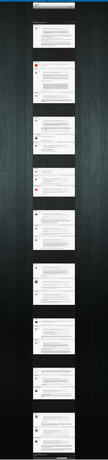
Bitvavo (42, 453)
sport (37, 0)
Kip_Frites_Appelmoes (57, 120)
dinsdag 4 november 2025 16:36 (49, 329)
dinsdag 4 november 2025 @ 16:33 (64, 134)
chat (51, 0)
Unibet (37, 453)
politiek (35, 21)
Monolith (56, 28)
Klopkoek (56, 430)
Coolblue (40, 453)
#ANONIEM (36, 25)
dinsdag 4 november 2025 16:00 (49, 72)
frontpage (34, 0)
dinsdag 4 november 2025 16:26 (49, 120)
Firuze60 (36, 69)
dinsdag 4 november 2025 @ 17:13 (64, 413)
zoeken (54, 0)
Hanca (55, 72)
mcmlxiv (36, 210)
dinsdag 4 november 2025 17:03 (49, 378)
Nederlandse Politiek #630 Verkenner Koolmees (41, 22)
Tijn (35, 278)
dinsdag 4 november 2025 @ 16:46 (64, 236)
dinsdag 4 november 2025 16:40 (49, 189)
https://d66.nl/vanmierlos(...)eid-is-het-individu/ (46, 90)
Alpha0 (36, 236)
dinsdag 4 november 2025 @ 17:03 (64, 339)
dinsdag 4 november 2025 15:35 (49, 28)
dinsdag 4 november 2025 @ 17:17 (64, 437)
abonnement (35, 453)
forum (47, 0)
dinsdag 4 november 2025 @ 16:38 (64, 168)
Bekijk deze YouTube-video (44, 276)
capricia (37, 142)
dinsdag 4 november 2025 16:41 (49, 228)
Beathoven (36, 413)
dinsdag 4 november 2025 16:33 (49, 145)
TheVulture (36, 319)
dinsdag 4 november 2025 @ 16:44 (64, 225)
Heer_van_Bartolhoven (38, 437)
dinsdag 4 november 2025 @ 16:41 (64, 210)
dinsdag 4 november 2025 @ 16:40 (64, 175)
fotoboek (49, 0)
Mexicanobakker (38, 134)
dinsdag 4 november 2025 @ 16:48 (64, 278)
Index (33, 21)
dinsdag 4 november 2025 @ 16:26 (64, 92)
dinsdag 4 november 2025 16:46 (49, 294)
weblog (44, 0)
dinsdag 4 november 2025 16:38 (49, 430)
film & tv (42, 0)
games (39, 0)
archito (36, 368)
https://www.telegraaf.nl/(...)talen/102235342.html (47, 170)
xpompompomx (57, 228)
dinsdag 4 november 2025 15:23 (49, 390)
